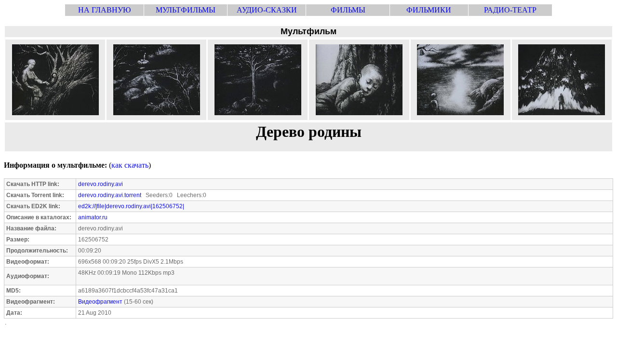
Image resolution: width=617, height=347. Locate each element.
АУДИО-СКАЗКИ (267, 10)
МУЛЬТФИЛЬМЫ (185, 10)
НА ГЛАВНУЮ (104, 10)
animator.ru (92, 217)
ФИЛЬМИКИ (428, 10)
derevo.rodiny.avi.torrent (109, 195)
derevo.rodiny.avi (100, 184)
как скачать (129, 165)
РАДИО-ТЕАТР (510, 10)
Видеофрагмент (100, 301)
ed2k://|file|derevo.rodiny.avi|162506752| (131, 206)
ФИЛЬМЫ (348, 10)
